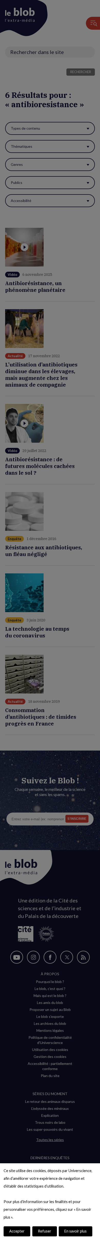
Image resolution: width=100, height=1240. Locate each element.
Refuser (44, 1231)
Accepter (17, 1231)
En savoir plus (75, 1231)
